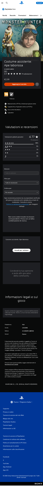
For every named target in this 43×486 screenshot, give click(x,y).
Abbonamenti (33, 15)
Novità (4, 15)
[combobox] (21, 173)
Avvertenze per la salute (11, 364)
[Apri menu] (2, 3)
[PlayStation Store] (9, 9)
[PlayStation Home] (21, 3)
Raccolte (13, 15)
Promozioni (22, 15)
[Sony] (38, 485)
